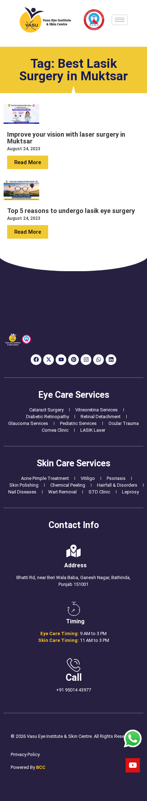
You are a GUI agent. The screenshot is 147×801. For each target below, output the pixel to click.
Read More (27, 162)
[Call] (73, 665)
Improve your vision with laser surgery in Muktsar (66, 138)
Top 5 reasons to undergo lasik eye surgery (71, 210)
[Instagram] (86, 359)
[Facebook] (36, 359)
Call (74, 677)
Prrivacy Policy (25, 754)
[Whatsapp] (98, 359)
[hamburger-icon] (120, 20)
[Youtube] (61, 359)
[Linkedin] (111, 359)
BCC (40, 767)
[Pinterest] (73, 359)
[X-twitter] (48, 359)
